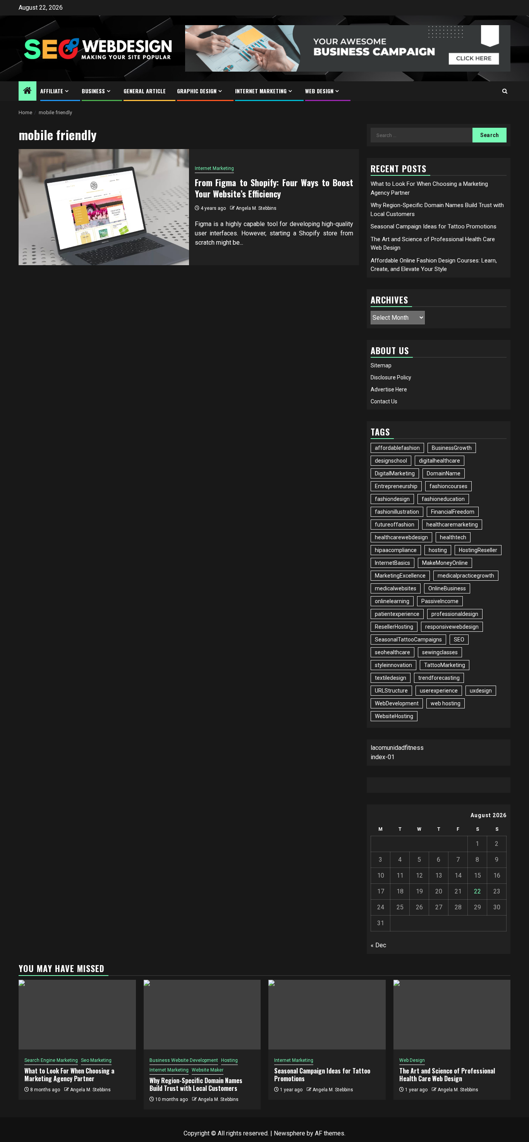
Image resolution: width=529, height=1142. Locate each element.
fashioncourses (448, 486)
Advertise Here (389, 389)
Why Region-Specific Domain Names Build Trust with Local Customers (195, 1084)
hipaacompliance (396, 550)
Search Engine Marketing (51, 1060)
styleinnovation (393, 665)
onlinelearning (392, 601)
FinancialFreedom (452, 512)
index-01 (383, 757)
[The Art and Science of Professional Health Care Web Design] (452, 1014)
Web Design (319, 91)
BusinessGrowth (452, 448)
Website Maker (207, 1070)
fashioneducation (443, 499)
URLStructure (391, 691)
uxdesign (481, 691)
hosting (438, 550)
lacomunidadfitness (397, 747)
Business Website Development (183, 1060)
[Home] (27, 91)
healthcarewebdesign (401, 537)
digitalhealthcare (439, 461)
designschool (391, 461)
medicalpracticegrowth (466, 576)
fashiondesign (392, 499)
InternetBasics (392, 563)
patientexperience (397, 614)
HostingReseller (478, 550)
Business (93, 91)
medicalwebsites (395, 588)
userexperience (439, 691)
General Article (145, 91)
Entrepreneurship (396, 486)
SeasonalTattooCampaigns (408, 639)
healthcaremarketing (452, 524)
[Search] (505, 91)
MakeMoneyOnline (445, 563)
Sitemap (381, 365)
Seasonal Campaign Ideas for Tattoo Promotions (433, 226)
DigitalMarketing (395, 473)
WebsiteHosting (394, 716)
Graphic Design (196, 91)
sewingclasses (440, 652)
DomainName (443, 473)
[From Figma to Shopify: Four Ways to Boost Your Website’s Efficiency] (104, 207)
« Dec (378, 945)
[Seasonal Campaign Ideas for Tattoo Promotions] (327, 1014)
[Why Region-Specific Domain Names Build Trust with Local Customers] (202, 1014)
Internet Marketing (261, 91)
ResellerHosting (394, 627)
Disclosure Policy (391, 377)
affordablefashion (397, 448)
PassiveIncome (440, 601)
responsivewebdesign (452, 627)
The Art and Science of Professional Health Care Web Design (447, 1075)
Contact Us (384, 401)
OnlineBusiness (447, 588)
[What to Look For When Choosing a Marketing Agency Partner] (77, 1014)
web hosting (445, 703)
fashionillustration (397, 512)
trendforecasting (439, 678)
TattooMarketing (444, 665)
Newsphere (289, 1133)
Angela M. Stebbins (256, 208)
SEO (459, 639)
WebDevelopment (397, 703)
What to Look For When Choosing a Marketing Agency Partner (69, 1075)
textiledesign (390, 678)
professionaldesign (454, 614)
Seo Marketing (96, 1060)
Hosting (229, 1060)
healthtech (453, 537)
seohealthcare (392, 652)
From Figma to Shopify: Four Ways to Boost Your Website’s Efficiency (274, 188)
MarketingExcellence (400, 576)
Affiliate (51, 91)
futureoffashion (394, 524)
